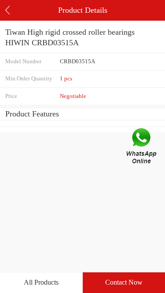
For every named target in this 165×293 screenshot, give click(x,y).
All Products (41, 282)
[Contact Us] (142, 146)
